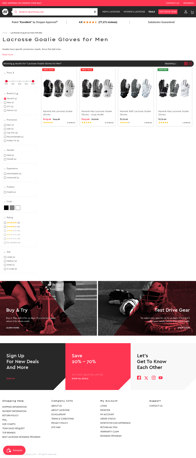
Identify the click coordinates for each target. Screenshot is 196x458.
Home (4, 33)
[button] (95, 12)
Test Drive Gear (168, 11)
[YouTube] (161, 378)
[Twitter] (146, 378)
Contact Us (172, 3)
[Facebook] (139, 378)
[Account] (185, 11)
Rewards (188, 3)
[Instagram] (153, 378)
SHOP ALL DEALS (80, 379)
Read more (7, 54)
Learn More (12, 328)
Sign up (10, 379)
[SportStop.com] (5, 12)
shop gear (184, 328)
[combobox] (58, 12)
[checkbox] (6, 207)
